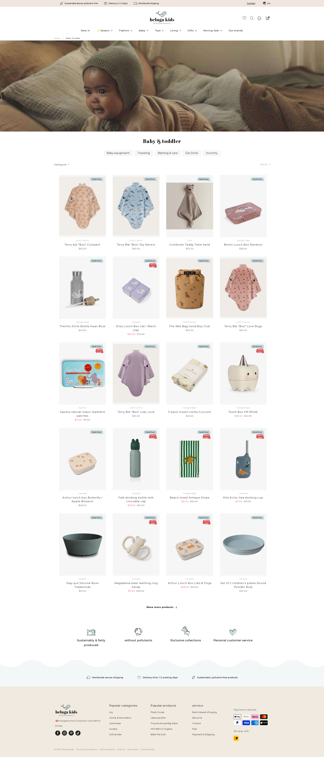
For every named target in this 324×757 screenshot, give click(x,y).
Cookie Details (147, 749)
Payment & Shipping (203, 734)
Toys (158, 30)
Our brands (236, 30)
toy (111, 712)
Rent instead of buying (204, 712)
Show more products (159, 607)
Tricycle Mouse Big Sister (164, 723)
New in (85, 30)
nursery (113, 729)
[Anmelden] (259, 19)
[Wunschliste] (244, 18)
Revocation (132, 749)
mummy (212, 153)
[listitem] (79, 3)
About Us (197, 718)
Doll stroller (115, 734)
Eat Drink (191, 153)
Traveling (143, 153)
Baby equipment (118, 153)
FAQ (194, 729)
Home (57, 38)
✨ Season (103, 30)
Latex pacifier (158, 718)
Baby (142, 30)
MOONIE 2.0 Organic (162, 729)
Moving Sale (211, 30)
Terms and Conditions (86, 749)
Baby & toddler (73, 38)
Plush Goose (157, 712)
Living (174, 30)
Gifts (191, 30)
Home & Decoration (120, 718)
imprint (121, 749)
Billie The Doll (158, 734)
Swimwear (115, 723)
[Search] (251, 18)
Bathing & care (168, 153)
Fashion (124, 30)
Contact (251, 3)
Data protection (107, 749)
